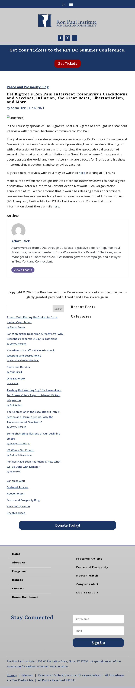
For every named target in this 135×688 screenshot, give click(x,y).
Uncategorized (16, 513)
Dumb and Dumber (18, 367)
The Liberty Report (18, 506)
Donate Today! (67, 525)
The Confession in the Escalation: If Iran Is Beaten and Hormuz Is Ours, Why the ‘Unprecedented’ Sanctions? (33, 417)
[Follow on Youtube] (74, 38)
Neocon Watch (16, 493)
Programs (19, 571)
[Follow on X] (67, 38)
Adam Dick (18, 108)
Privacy (12, 675)
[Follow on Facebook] (60, 38)
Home (16, 554)
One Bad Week (16, 378)
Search (58, 308)
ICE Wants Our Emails (20, 450)
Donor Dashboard (25, 597)
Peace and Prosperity (92, 567)
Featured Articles (17, 487)
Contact (18, 588)
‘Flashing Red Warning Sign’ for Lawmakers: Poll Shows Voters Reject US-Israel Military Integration (34, 395)
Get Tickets (67, 63)
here (82, 173)
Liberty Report (87, 592)
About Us (19, 562)
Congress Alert (16, 480)
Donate (17, 579)
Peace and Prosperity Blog (28, 87)
